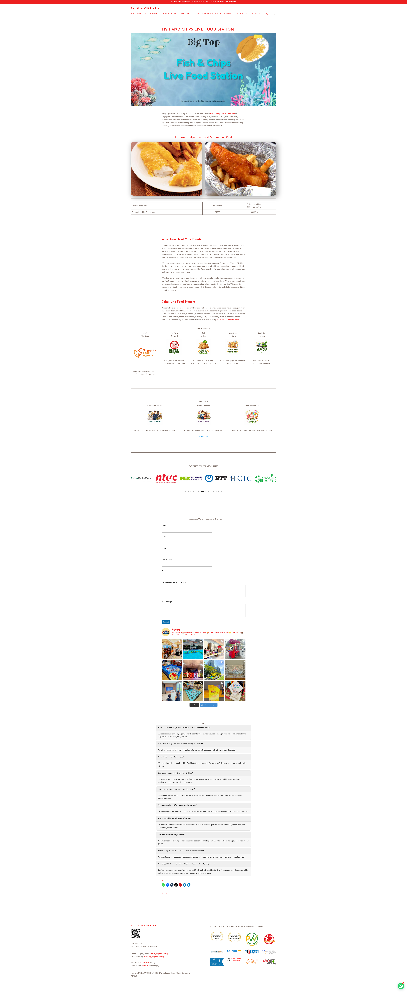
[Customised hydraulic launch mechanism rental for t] (214, 691)
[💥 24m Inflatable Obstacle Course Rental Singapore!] (214, 670)
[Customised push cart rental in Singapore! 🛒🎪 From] (235, 649)
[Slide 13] (218, 491)
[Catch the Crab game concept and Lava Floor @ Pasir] (172, 670)
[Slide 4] (193, 491)
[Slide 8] (203, 491)
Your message (167, 602)
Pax (163, 571)
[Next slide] (273, 478)
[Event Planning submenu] (159, 14)
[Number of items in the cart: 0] (274, 14)
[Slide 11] (213, 491)
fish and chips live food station (222, 114)
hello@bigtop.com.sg (159, 953)
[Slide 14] (221, 491)
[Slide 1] (186, 491)
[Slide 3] (191, 491)
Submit (166, 622)
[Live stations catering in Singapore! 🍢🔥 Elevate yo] (214, 649)
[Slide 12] (216, 491)
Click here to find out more (228, 319)
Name (164, 525)
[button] (401, 986)
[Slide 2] (188, 491)
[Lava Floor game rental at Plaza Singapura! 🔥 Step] (193, 691)
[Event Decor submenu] (248, 14)
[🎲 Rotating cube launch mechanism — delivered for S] (235, 691)
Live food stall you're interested (174, 582)
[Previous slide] (134, 478)
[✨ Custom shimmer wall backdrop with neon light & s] (235, 670)
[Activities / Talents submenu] (233, 14)
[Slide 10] (211, 491)
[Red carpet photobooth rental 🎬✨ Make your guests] (172, 649)
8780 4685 (144, 962)
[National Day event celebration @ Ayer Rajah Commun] (193, 670)
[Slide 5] (196, 491)
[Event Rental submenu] (193, 14)
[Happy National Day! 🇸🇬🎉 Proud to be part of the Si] (193, 649)
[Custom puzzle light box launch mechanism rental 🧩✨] (172, 691)
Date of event (167, 559)
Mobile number (168, 537)
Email (164, 548)
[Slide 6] (198, 491)
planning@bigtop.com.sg (154, 956)
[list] (203, 478)
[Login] (267, 14)
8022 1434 (146, 965)
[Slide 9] (207, 491)
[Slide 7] (201, 491)
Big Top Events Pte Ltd (145, 8)
